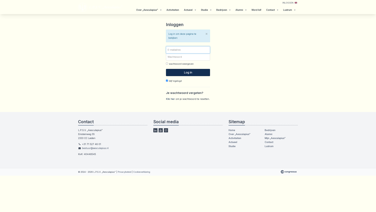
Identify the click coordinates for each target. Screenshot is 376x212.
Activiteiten (172, 9)
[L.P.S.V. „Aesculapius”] (100, 7)
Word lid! (256, 9)
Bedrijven (221, 9)
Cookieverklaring (141, 171)
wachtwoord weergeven (181, 63)
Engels (296, 3)
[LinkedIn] (155, 130)
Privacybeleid (124, 171)
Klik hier (170, 98)
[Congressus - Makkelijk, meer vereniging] (289, 171)
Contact (270, 9)
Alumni (239, 9)
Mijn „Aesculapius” (275, 138)
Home (232, 130)
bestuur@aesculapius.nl (95, 148)
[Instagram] (166, 130)
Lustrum (287, 9)
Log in (188, 72)
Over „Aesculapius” (147, 9)
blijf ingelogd (175, 81)
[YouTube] (161, 130)
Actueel (188, 9)
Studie (204, 9)
